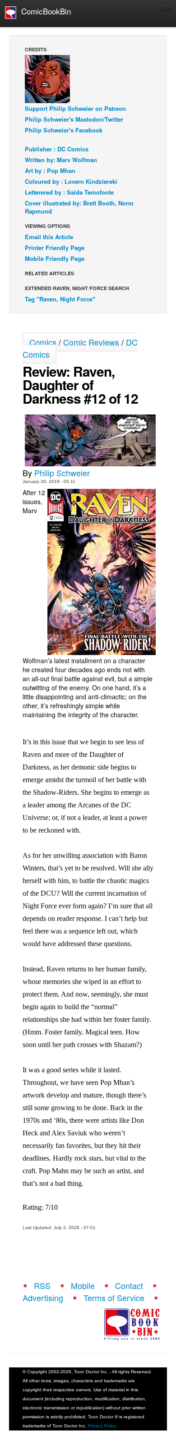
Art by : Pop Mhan (50, 170)
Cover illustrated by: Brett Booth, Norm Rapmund (79, 207)
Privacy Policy (102, 1425)
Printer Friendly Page (54, 247)
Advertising (43, 1297)
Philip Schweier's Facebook (63, 130)
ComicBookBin (44, 11)
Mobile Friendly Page (54, 258)
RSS (42, 1285)
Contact (129, 1285)
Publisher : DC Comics (56, 149)
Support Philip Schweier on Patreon (75, 108)
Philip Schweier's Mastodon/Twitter (74, 119)
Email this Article (49, 236)
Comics (42, 342)
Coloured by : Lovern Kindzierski (71, 181)
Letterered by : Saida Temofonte (69, 192)
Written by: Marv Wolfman (61, 159)
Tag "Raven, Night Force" (60, 299)
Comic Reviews (91, 342)
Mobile (83, 1285)
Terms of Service (113, 1297)
